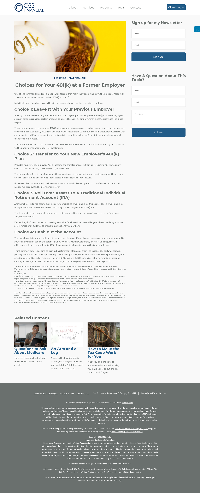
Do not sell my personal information (127, 431)
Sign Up (158, 56)
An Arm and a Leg (63, 351)
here (131, 477)
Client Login (176, 7)
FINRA (123, 463)
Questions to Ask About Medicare (30, 351)
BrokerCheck (127, 402)
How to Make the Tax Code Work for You (103, 353)
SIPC (129, 463)
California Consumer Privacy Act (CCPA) (132, 428)
